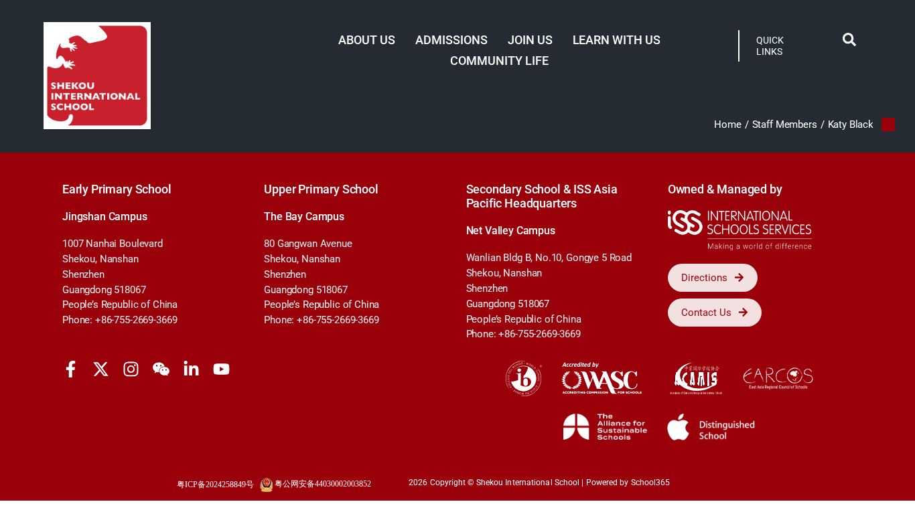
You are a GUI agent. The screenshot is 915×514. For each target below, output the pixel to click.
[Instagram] (131, 369)
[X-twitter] (100, 369)
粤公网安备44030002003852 (323, 484)
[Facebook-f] (70, 369)
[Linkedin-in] (191, 369)
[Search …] (849, 42)
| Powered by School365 (625, 482)
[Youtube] (221, 369)
